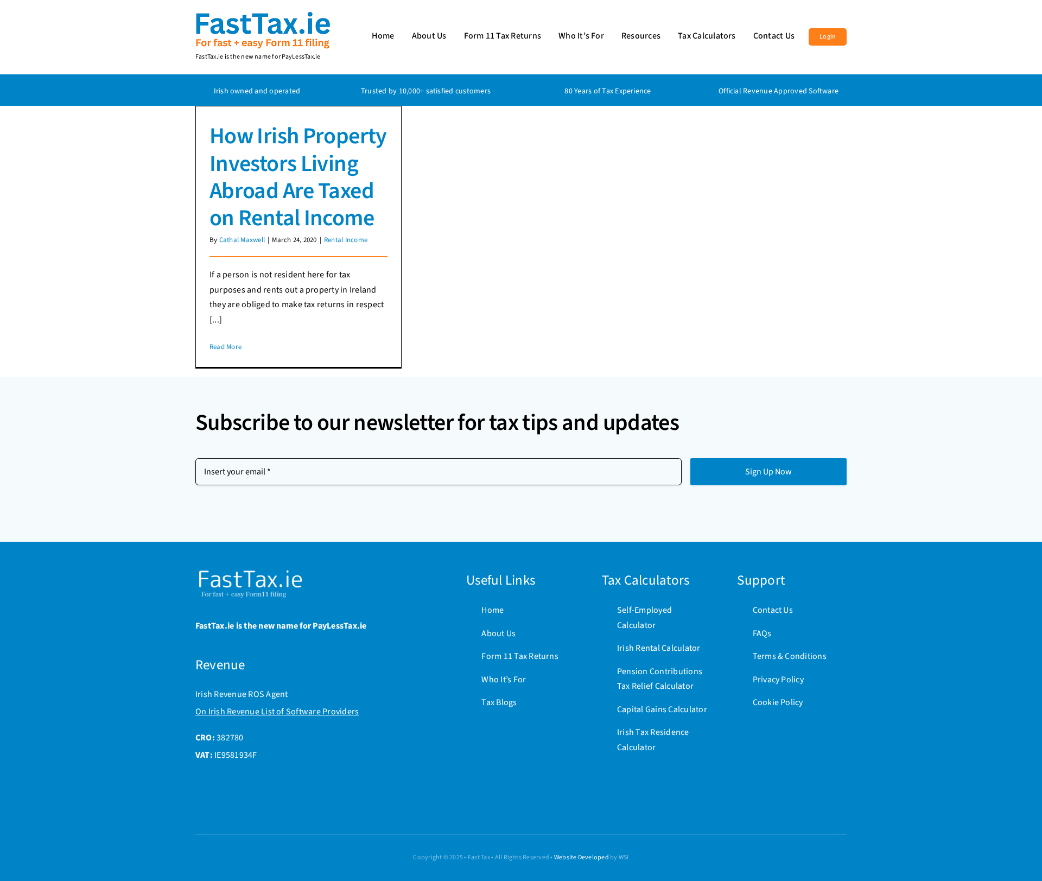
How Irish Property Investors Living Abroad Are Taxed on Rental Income (298, 177)
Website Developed (581, 857)
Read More (225, 347)
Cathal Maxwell (242, 240)
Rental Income (345, 240)
